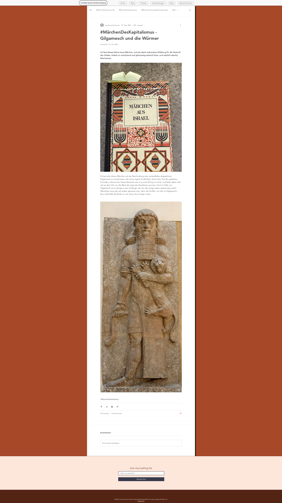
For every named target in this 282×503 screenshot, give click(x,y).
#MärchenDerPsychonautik (105, 10)
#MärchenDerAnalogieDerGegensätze (154, 10)
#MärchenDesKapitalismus (128, 10)
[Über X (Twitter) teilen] (107, 407)
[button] (190, 10)
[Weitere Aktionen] (180, 25)
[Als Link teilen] (117, 407)
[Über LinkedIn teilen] (112, 407)
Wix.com (164, 499)
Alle (90, 10)
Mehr (174, 10)
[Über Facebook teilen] (101, 407)
